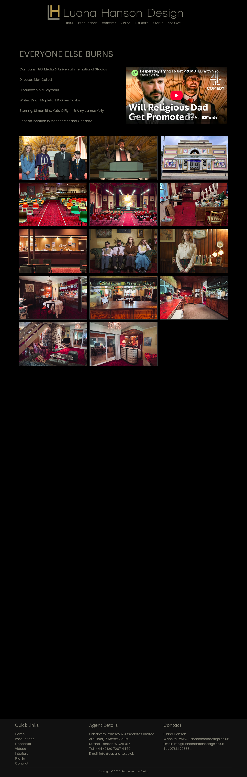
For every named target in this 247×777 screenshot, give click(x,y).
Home (20, 734)
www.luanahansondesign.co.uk (204, 739)
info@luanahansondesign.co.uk (199, 744)
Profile (20, 758)
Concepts (23, 744)
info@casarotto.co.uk (116, 753)
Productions (24, 739)
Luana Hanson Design (123, 12)
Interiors (21, 753)
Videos (20, 748)
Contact (21, 763)
